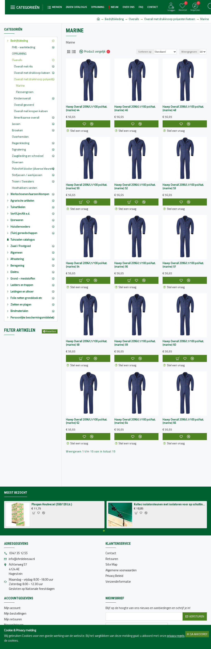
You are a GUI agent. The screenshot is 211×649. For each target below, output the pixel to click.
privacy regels (176, 636)
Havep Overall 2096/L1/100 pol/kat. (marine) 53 (183, 186)
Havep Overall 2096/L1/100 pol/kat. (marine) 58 (86, 342)
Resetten (51, 331)
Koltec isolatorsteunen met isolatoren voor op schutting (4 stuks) (169, 504)
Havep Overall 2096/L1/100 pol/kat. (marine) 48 (183, 108)
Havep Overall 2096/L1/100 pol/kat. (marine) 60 (183, 342)
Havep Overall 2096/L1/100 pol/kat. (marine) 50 (86, 186)
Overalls (134, 19)
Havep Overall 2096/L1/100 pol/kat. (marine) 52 (135, 186)
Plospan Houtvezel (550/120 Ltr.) (52, 504)
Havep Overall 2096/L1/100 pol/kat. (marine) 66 (183, 421)
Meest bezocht (15, 492)
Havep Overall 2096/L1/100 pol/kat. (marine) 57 (183, 264)
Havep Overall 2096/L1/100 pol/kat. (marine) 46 (135, 108)
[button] (104, 531)
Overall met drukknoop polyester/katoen (169, 19)
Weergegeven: (189, 52)
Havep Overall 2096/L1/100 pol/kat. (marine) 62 (86, 421)
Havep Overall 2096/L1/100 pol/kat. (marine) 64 (135, 421)
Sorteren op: (145, 52)
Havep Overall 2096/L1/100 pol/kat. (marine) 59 (135, 342)
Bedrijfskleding (114, 19)
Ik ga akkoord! (197, 634)
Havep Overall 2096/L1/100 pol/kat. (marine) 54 (86, 264)
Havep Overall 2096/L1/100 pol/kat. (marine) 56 (135, 264)
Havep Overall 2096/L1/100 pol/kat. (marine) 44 (86, 108)
